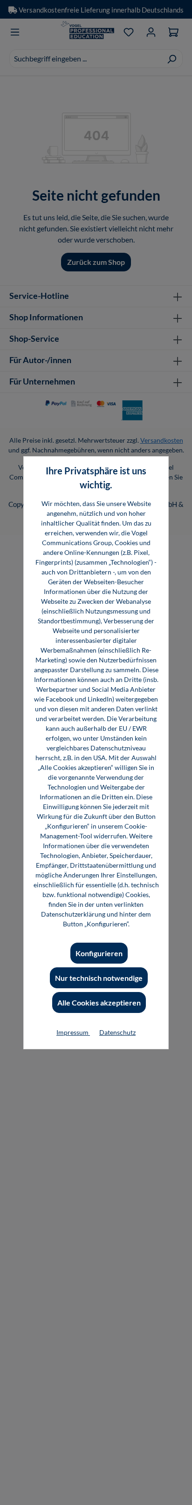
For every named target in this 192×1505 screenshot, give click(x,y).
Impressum (73, 1032)
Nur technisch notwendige (99, 977)
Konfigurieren (99, 953)
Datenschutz (117, 1032)
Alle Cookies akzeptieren (99, 1002)
